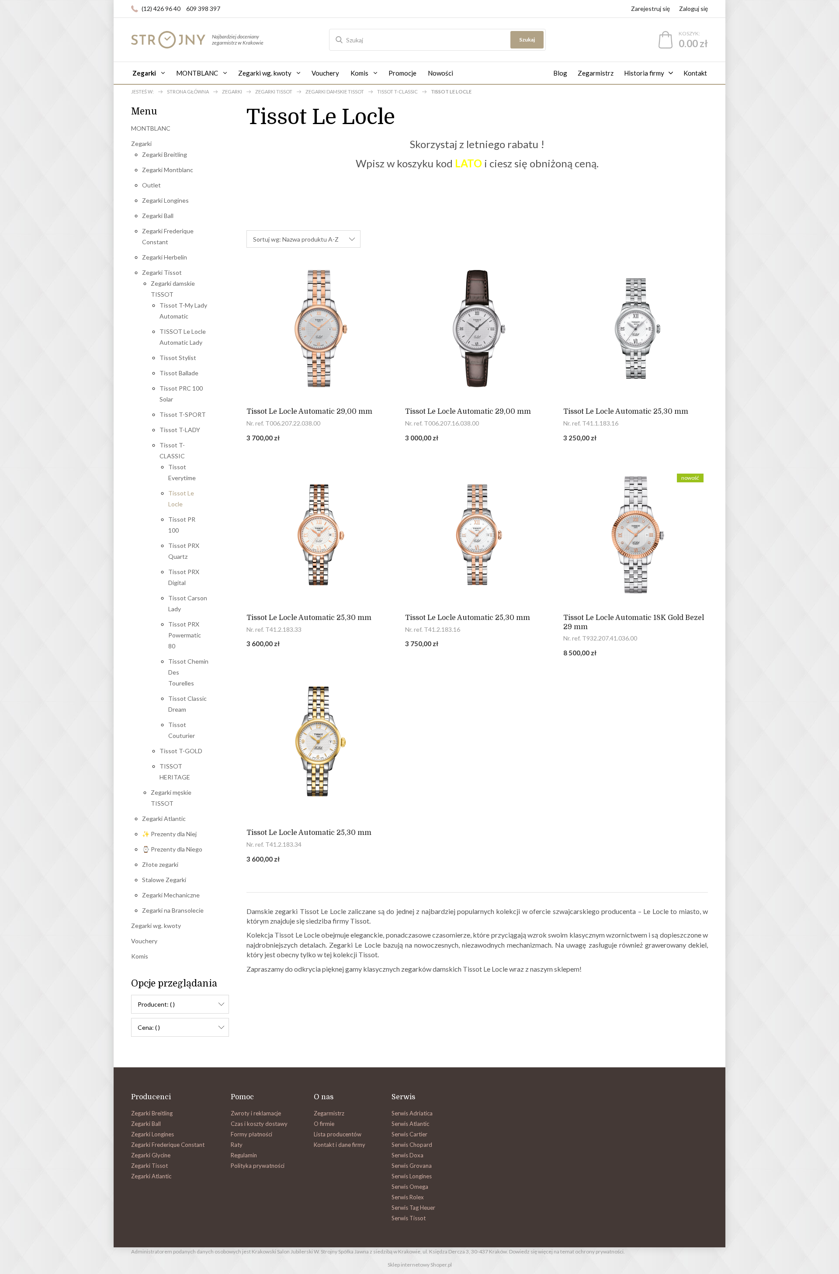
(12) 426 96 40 (161, 8)
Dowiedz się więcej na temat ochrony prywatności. (567, 1251)
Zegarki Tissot (162, 272)
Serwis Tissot (409, 1218)
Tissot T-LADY (179, 429)
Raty (237, 1144)
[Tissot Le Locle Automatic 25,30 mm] (635, 328)
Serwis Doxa (407, 1155)
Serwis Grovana (412, 1165)
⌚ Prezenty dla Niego (172, 849)
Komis (139, 956)
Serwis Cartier (409, 1134)
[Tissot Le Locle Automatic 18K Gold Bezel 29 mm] (635, 534)
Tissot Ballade (178, 373)
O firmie (324, 1123)
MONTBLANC (150, 128)
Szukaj (527, 39)
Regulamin (244, 1155)
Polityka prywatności (257, 1165)
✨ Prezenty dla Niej (169, 834)
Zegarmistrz (596, 73)
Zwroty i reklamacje (256, 1113)
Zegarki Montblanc (167, 169)
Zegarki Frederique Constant (168, 1144)
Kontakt (695, 73)
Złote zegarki (160, 864)
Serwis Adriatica (412, 1113)
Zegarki (141, 143)
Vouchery (144, 941)
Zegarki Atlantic (164, 818)
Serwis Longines (412, 1176)
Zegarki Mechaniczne (171, 895)
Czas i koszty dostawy (259, 1123)
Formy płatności (251, 1134)
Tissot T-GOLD (180, 751)
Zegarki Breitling (164, 154)
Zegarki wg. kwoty (156, 925)
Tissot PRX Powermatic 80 (184, 635)
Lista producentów (337, 1134)
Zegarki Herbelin (164, 257)
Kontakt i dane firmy (339, 1144)
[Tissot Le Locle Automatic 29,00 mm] (318, 328)
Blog (560, 73)
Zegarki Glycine (150, 1155)
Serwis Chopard (412, 1144)
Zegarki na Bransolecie (173, 910)
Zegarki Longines (165, 200)
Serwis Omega (410, 1186)
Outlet (151, 185)
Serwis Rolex (408, 1197)
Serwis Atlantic (410, 1123)
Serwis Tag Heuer (413, 1207)
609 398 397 (203, 8)
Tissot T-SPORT (182, 414)
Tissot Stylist (177, 357)
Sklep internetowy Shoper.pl (420, 1264)
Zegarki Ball (157, 215)
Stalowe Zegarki (164, 879)
